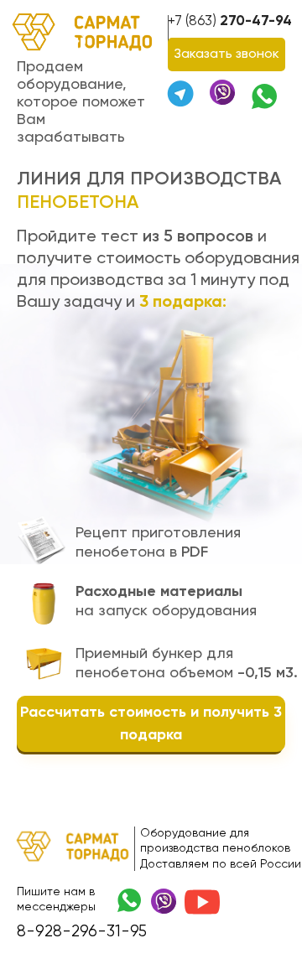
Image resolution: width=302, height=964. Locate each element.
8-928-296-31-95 (82, 932)
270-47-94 (230, 21)
